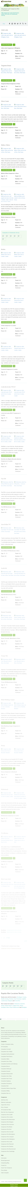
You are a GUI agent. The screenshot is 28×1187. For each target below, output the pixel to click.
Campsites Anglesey (6, 1081)
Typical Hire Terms (5, 1104)
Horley (2, 1005)
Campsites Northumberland (7, 1054)
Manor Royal (9, 1007)
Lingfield (24, 998)
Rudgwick (10, 1000)
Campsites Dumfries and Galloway (9, 1063)
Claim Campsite (5, 1172)
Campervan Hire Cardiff (6, 1114)
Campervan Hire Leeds (6, 1141)
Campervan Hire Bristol (6, 1126)
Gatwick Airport (8, 1005)
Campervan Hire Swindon (7, 1146)
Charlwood (16, 1003)
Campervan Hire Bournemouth (8, 1149)
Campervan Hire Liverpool (7, 1136)
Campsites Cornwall (6, 1049)
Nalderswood (16, 1007)
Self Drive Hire (4, 1100)
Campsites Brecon (5, 1066)
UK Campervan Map (6, 1109)
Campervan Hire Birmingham (8, 1134)
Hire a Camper (4, 1107)
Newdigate (19, 997)
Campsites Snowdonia (6, 1083)
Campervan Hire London (7, 1117)
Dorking (7, 998)
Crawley (24, 997)
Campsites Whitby (5, 1090)
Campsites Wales (5, 1059)
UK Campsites (4, 1046)
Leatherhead (4, 1000)
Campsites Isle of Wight (6, 1051)
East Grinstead (17, 998)
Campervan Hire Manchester (8, 1119)
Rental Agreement (5, 1160)
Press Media (4, 1170)
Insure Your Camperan (6, 1167)
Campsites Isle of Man (6, 1076)
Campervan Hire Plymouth (7, 1144)
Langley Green (15, 1005)
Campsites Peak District (6, 1056)
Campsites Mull (4, 1086)
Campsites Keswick (5, 1071)
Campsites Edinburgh (6, 1068)
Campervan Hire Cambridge (7, 1151)
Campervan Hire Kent (6, 1129)
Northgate (3, 1007)
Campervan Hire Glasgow (7, 1122)
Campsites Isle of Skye (6, 1061)
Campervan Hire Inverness (7, 1124)
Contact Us (3, 1165)
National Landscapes (6, 1102)
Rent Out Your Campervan (7, 1112)
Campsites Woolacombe (7, 1073)
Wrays (21, 1005)
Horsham (11, 998)
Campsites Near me (6, 1093)
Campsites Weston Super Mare (8, 1088)
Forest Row (17, 1000)
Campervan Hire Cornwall (7, 1131)
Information (3, 1158)
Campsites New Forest (6, 1078)
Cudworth (22, 1003)
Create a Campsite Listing (7, 1044)
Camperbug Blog (5, 1162)
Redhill (2, 998)
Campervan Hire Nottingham (8, 1139)
